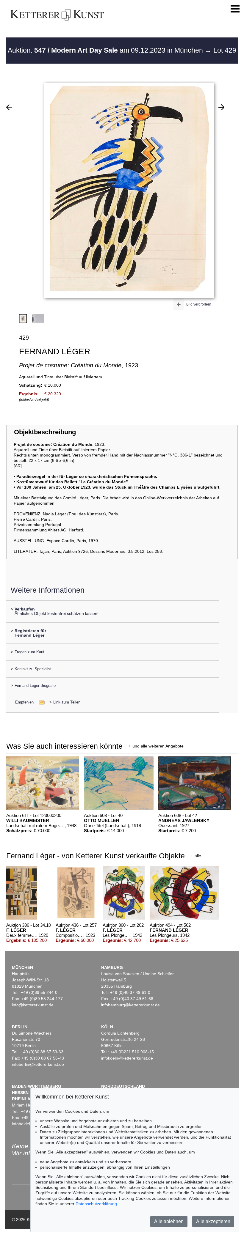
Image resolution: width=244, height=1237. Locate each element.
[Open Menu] (235, 8)
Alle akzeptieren (213, 1221)
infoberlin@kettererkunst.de (38, 1064)
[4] (221, 107)
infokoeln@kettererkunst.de (127, 1058)
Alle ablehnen (169, 1221)
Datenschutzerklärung (96, 1203)
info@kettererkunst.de (33, 1004)
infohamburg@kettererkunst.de (130, 1004)
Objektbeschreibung (45, 432)
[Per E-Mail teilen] (40, 702)
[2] (9, 107)
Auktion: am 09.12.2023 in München (106, 50)
